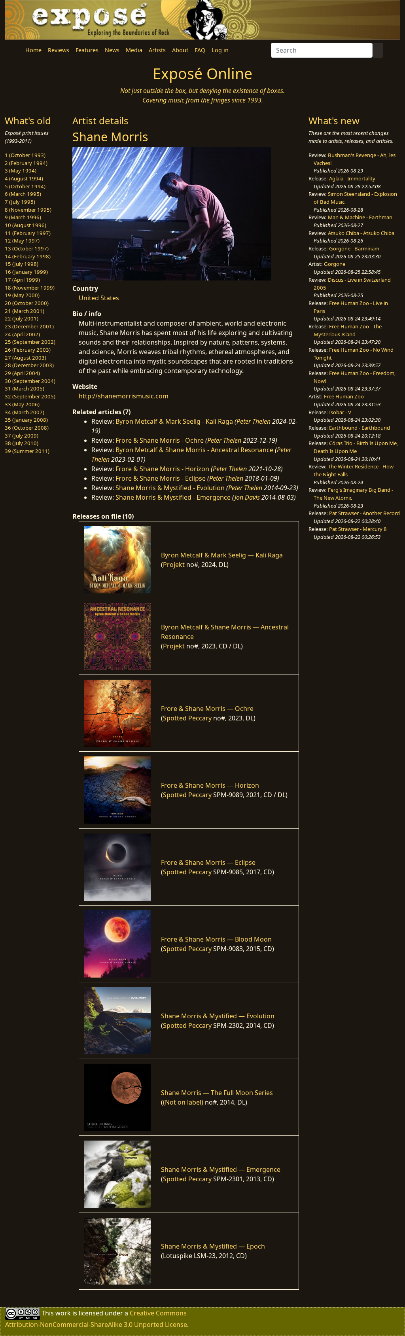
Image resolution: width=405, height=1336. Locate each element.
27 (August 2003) (25, 357)
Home (33, 50)
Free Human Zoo (344, 396)
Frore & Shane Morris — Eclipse (208, 862)
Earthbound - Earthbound (359, 427)
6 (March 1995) (23, 193)
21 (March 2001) (24, 311)
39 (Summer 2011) (27, 451)
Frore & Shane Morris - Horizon (162, 468)
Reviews (58, 50)
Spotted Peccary (187, 718)
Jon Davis (247, 497)
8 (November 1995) (28, 209)
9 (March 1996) (23, 217)
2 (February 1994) (26, 163)
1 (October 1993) (25, 155)
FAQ (200, 50)
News (112, 50)
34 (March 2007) (24, 412)
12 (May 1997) (22, 240)
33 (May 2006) (22, 404)
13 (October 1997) (27, 248)
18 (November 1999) (30, 287)
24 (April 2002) (22, 334)
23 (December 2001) (29, 326)
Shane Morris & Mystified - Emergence (173, 497)
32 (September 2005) (30, 396)
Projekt (174, 564)
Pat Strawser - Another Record (364, 513)
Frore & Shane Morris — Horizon (210, 785)
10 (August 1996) (25, 225)
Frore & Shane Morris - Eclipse (160, 478)
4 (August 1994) (24, 178)
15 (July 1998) (21, 263)
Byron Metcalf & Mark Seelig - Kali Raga (174, 421)
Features (87, 50)
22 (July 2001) (21, 318)
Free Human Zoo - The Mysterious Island (348, 330)
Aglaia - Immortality (352, 178)
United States (99, 298)
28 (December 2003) (29, 365)
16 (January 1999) (26, 271)
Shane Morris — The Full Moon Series (217, 1092)
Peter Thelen (254, 421)
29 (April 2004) (22, 373)
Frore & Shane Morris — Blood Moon (216, 939)
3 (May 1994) (20, 170)
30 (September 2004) (30, 381)
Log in (220, 50)
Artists (157, 50)
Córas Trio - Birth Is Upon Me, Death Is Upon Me (356, 447)
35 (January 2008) (26, 419)
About (180, 50)
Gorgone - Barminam (354, 248)
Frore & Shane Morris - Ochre (159, 440)
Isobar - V (340, 412)
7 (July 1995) (20, 201)
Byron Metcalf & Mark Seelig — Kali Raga (222, 555)
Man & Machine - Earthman (360, 217)
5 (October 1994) (25, 186)
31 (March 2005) (24, 388)
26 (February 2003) (28, 349)
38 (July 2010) (21, 443)
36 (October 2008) (27, 427)
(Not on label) (183, 1102)
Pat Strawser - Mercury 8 (358, 529)
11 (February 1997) (28, 233)
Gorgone (334, 263)
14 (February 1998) (28, 256)
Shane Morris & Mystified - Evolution (170, 487)
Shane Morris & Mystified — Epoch (213, 1246)
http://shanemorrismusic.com (123, 396)
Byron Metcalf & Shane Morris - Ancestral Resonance (194, 449)
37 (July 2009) (21, 435)
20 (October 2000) (27, 303)
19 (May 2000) (22, 295)
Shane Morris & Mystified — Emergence (220, 1169)
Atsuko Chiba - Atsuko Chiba (361, 233)
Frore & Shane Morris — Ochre (207, 708)
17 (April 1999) (22, 279)
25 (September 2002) (30, 341)
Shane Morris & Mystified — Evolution (217, 1016)
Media (134, 50)
